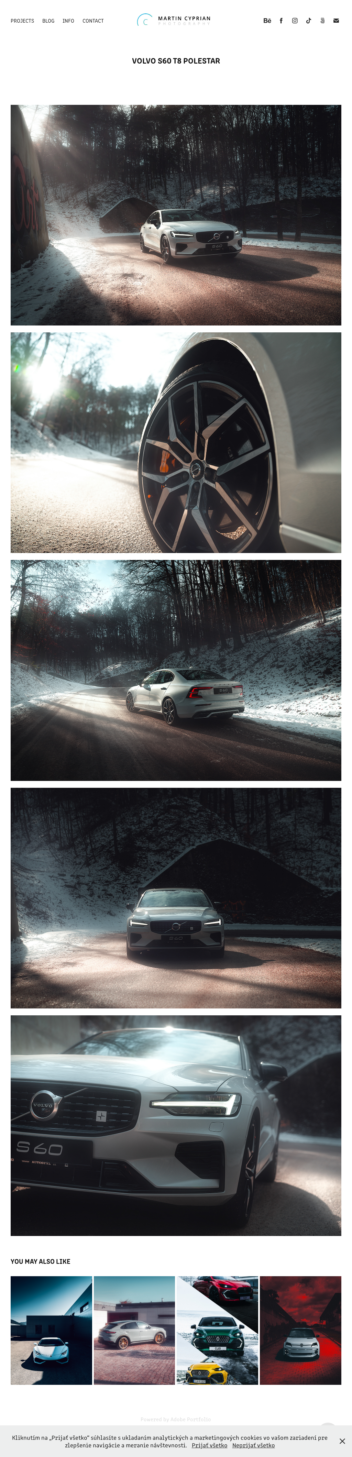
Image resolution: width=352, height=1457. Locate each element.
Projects (22, 20)
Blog (48, 20)
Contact (93, 20)
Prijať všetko (210, 1445)
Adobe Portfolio (190, 1419)
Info (68, 20)
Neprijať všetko (253, 1445)
